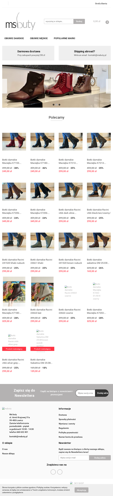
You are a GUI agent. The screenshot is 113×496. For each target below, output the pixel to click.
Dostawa (63, 415)
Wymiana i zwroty (67, 423)
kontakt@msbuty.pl (18, 436)
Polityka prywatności (68, 432)
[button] (65, 409)
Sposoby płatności (67, 419)
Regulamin (64, 428)
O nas (5, 449)
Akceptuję (81, 490)
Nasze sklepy (8, 453)
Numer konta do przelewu (71, 437)
